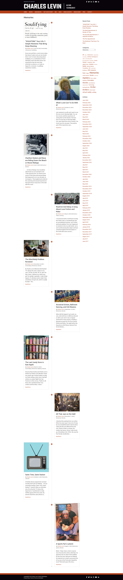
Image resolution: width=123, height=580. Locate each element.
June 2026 (85, 100)
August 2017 (86, 236)
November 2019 (87, 188)
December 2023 (87, 124)
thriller (93, 87)
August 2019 (86, 195)
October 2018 (86, 215)
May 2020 (85, 184)
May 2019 (85, 203)
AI (83, 55)
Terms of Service (34, 578)
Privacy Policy (27, 578)
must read (96, 75)
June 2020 (85, 181)
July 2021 (85, 164)
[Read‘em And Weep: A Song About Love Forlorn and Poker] (67, 198)
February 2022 (86, 155)
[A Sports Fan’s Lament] (67, 522)
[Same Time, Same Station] (36, 457)
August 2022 (86, 145)
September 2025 (87, 105)
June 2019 (85, 200)
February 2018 (86, 224)
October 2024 (86, 112)
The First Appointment (89, 38)
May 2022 (85, 150)
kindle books (93, 68)
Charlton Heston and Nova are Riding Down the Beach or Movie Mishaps (35, 160)
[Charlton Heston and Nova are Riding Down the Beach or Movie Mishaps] (36, 144)
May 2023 (85, 131)
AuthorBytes (44, 576)
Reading (85, 80)
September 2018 (87, 217)
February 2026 (86, 102)
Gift (89, 68)
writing (94, 92)
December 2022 (87, 138)
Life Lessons (92, 70)
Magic (87, 73)
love (84, 73)
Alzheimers (90, 54)
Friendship (85, 68)
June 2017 (85, 241)
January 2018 (86, 227)
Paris (91, 78)
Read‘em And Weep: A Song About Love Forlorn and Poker (67, 209)
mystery (86, 78)
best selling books (86, 60)
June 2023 (85, 129)
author (84, 58)
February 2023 (86, 136)
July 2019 (85, 198)
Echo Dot (95, 64)
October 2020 (86, 176)
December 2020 (87, 174)
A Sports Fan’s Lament (64, 544)
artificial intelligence (92, 56)
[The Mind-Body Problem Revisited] (36, 248)
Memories (94, 73)
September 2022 (87, 143)
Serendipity (90, 80)
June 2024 (85, 114)
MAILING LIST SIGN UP (29, 1)
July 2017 (85, 239)
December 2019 (87, 186)
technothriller (86, 87)
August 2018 (86, 219)
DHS (94, 62)
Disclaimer (41, 578)
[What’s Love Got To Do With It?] (67, 88)
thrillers (86, 90)
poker (94, 78)
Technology (91, 84)
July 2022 (85, 148)
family (84, 66)
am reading (85, 56)
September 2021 (87, 162)
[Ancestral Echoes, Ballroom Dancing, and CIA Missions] (67, 296)
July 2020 (85, 179)
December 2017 (87, 229)
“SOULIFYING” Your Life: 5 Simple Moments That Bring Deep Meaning (36, 43)
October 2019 (86, 191)
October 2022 (86, 141)
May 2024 (85, 117)
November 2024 (87, 109)
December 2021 (87, 160)
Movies (92, 75)
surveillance (92, 82)
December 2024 (87, 107)
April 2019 (85, 205)
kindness (85, 70)
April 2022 (85, 152)
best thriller (92, 60)
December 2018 (87, 212)
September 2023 (87, 126)
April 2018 (85, 222)
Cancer (85, 62)
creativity (89, 62)
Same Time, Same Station (35, 475)
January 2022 (86, 157)
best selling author (88, 58)
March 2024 (86, 119)
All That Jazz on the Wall (65, 414)
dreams (91, 64)
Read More (28, 70)
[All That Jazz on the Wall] (67, 402)
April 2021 (85, 169)
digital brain (86, 64)
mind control (86, 75)
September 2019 (87, 193)
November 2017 (87, 231)
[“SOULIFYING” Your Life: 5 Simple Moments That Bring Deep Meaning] (36, 29)
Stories (85, 83)
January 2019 (86, 210)
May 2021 (85, 167)
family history (90, 66)
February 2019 (86, 207)
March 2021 (86, 172)
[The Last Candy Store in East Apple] (36, 347)
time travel (92, 90)
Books (95, 60)
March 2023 (86, 133)
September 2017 (87, 234)
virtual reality (87, 92)
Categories (86, 47)
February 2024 (86, 121)
